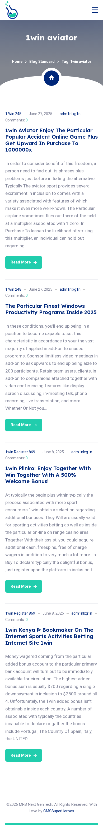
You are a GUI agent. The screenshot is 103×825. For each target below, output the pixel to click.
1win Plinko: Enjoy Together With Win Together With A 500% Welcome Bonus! (48, 474)
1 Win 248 (13, 114)
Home (17, 61)
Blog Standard (42, 61)
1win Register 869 (20, 452)
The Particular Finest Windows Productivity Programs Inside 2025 (51, 309)
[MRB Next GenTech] (11, 10)
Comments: (16, 120)
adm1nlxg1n (70, 114)
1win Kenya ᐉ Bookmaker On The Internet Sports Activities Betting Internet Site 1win (49, 636)
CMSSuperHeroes (58, 811)
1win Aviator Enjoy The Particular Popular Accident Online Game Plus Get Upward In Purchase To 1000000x (51, 140)
